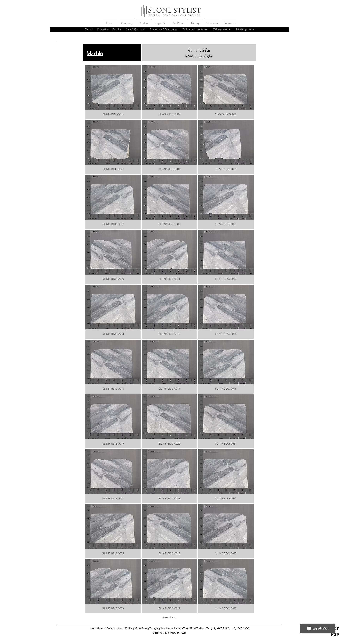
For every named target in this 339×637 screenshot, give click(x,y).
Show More (169, 617)
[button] (113, 92)
